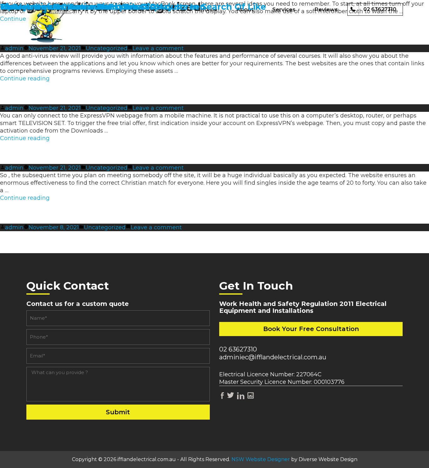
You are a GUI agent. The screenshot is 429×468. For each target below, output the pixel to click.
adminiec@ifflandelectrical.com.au (272, 357)
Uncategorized (107, 48)
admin (14, 48)
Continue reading (25, 78)
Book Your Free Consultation (311, 329)
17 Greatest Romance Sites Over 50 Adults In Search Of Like (133, 7)
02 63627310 (238, 349)
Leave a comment (158, 48)
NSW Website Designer (260, 459)
